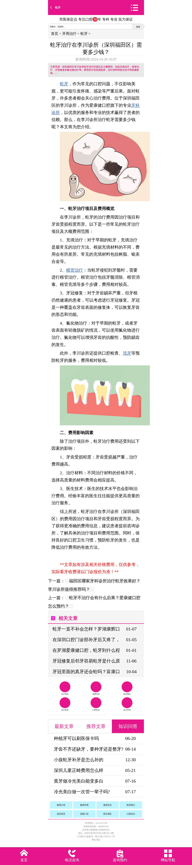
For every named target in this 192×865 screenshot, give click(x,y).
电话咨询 (72, 860)
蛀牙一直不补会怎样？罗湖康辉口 (86, 628)
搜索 (138, 27)
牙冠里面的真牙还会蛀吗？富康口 (86, 671)
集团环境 (84, 805)
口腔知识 (96, 710)
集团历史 (107, 805)
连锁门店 (84, 814)
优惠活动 (96, 694)
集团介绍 (61, 805)
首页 (54, 34)
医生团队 (127, 694)
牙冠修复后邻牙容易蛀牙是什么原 (86, 660)
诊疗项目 (65, 694)
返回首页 (61, 814)
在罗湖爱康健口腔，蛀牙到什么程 (86, 650)
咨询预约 (120, 860)
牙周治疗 (69, 34)
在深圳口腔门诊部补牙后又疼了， (86, 639)
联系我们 (131, 805)
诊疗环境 (127, 710)
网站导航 (96, 840)
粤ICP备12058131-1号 (105, 836)
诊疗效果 (65, 710)
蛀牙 (57, 7)
